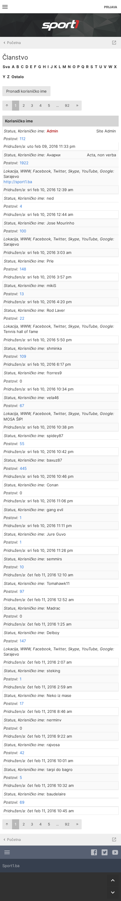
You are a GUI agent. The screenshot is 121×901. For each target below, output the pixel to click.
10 (22, 566)
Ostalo (17, 76)
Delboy (53, 632)
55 (22, 443)
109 (23, 356)
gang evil (55, 509)
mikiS (51, 285)
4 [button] (40, 105)
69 (22, 802)
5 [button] (49, 105)
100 (23, 231)
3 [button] (32, 105)
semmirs (54, 559)
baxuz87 (54, 460)
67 (22, 405)
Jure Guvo (56, 534)
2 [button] (24, 105)
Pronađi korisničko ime (26, 91)
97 (22, 591)
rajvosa (53, 744)
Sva (6, 66)
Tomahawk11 (58, 583)
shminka (54, 348)
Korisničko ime (19, 121)
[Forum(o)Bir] (114, 43)
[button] (6, 106)
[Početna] (60, 25)
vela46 (53, 397)
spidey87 (55, 435)
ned (50, 198)
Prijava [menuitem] (110, 7)
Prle (50, 261)
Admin (52, 131)
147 (23, 641)
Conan (52, 484)
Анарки (53, 154)
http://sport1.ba (18, 181)
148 (23, 269)
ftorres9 (54, 372)
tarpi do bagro (60, 769)
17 (21, 703)
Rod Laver (56, 310)
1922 (24, 162)
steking (53, 670)
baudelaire (56, 794)
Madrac (53, 608)
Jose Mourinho (60, 223)
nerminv (54, 720)
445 (23, 468)
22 (22, 318)
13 (22, 293)
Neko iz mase (59, 695)
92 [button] (67, 105)
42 (22, 752)
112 (23, 138)
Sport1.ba (10, 865)
